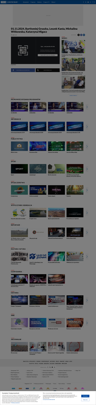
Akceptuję (85, 396)
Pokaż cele (85, 399)
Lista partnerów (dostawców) (49, 399)
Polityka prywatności (15, 402)
